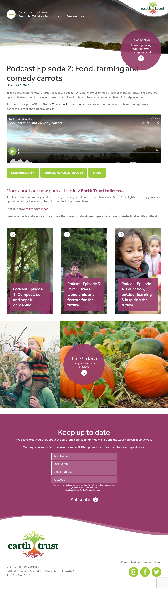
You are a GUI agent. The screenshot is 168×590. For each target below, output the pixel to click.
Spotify (27, 208)
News (31, 12)
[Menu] (11, 14)
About (22, 12)
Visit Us (25, 16)
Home (157, 561)
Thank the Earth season (67, 104)
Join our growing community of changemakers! (141, 46)
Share (97, 172)
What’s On (40, 16)
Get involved (43, 12)
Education (57, 16)
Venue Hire (75, 16)
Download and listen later (64, 172)
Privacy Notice (130, 561)
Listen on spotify (23, 172)
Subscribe (80, 499)
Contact (146, 561)
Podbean (42, 208)
